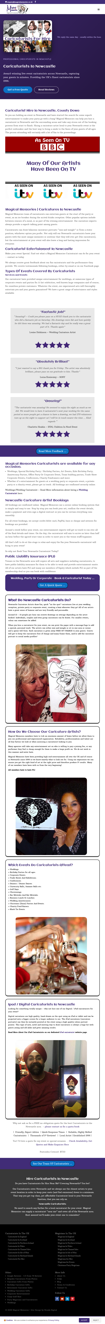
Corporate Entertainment (18, 1294)
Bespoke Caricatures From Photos (22, 1279)
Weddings (11, 1302)
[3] (52, 198)
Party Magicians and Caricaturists (22, 1300)
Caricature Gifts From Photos (20, 1282)
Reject (96, 1320)
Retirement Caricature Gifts (19, 1288)
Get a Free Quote (18, 90)
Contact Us (62, 1288)
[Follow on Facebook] (57, 1299)
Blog (59, 1282)
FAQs (59, 1279)
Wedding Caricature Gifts (18, 1291)
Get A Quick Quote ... (52, 585)
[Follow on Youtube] (62, 1299)
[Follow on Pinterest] (72, 1299)
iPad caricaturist (67, 1032)
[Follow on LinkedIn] (67, 1299)
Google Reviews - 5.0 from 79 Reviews (24, 1276)
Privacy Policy (53, 1320)
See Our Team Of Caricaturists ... (52, 1163)
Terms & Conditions (66, 1285)
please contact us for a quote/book (61, 1126)
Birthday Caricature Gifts (18, 1285)
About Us (61, 1276)
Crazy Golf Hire (14, 1296)
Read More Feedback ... (52, 451)
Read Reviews (46, 90)
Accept (84, 1320)
